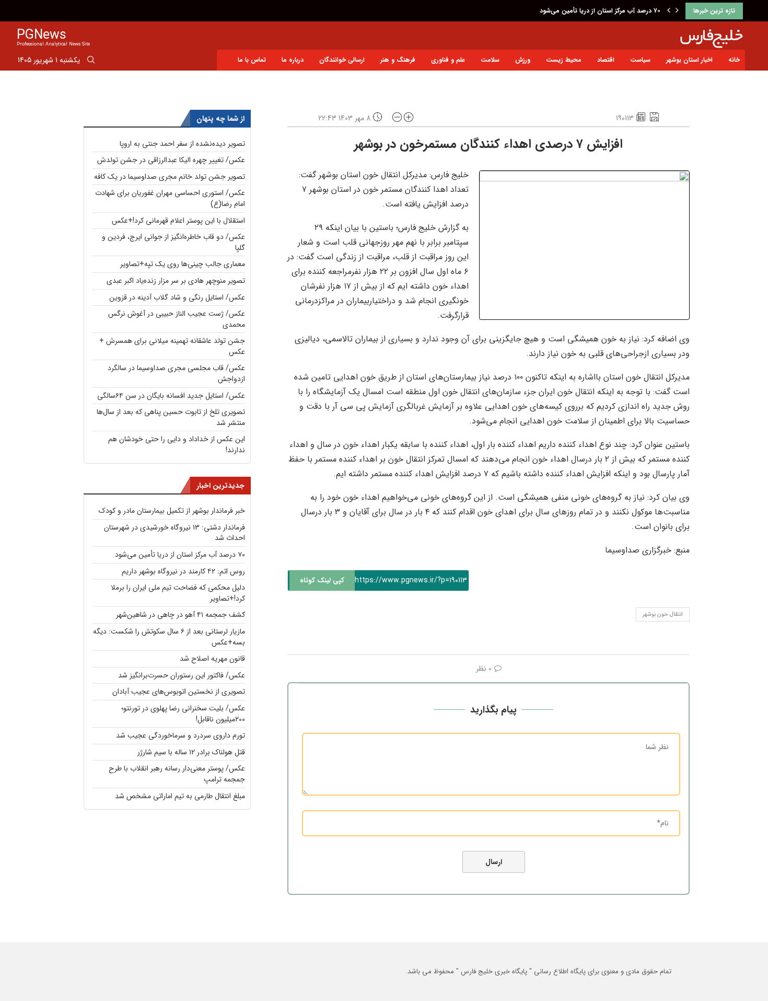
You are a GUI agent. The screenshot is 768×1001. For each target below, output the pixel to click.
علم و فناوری (448, 60)
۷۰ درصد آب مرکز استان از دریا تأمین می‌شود (600, 11)
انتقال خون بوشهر (663, 614)
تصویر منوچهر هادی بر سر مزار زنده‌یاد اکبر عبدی (176, 280)
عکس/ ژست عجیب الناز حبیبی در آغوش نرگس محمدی (176, 319)
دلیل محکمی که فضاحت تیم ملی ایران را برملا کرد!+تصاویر (178, 593)
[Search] (91, 61)
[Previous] (669, 11)
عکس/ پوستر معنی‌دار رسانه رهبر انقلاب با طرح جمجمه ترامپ (177, 774)
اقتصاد (605, 60)
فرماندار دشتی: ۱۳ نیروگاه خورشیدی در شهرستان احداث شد (174, 533)
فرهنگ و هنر (397, 60)
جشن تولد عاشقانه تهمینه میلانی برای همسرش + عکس (172, 346)
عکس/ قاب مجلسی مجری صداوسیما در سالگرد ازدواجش (176, 373)
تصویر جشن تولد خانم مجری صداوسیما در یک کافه (169, 176)
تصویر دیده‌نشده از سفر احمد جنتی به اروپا (182, 143)
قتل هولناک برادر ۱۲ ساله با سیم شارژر (191, 752)
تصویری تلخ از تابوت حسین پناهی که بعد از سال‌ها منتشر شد (171, 417)
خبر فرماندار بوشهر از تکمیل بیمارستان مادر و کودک (172, 510)
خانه (734, 60)
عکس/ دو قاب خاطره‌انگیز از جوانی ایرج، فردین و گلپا (173, 242)
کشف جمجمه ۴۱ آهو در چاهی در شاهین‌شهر (180, 614)
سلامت (490, 60)
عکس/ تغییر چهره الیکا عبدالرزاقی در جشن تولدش (171, 160)
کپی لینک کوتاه (322, 580)
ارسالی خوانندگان (342, 60)
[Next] (677, 11)
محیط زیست (563, 60)
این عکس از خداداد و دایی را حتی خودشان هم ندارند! (176, 444)
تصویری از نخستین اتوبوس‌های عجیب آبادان (178, 691)
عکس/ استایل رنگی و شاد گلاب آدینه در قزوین (177, 297)
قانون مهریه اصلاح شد (212, 658)
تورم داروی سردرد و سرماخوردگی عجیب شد (180, 735)
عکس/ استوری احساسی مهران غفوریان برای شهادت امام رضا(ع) (170, 198)
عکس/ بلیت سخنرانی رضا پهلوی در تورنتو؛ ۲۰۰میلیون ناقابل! (183, 714)
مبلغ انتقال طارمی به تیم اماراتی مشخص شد (180, 796)
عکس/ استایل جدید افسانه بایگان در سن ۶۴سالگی (171, 395)
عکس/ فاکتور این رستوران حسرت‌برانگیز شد (181, 675)
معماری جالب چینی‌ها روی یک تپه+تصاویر (182, 264)
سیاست (640, 60)
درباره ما (293, 60)
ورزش (522, 60)
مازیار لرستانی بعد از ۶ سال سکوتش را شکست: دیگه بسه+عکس (169, 637)
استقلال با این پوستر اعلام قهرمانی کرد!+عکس (178, 220)
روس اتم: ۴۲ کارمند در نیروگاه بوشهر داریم (183, 571)
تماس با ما (252, 60)
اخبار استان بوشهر (689, 60)
